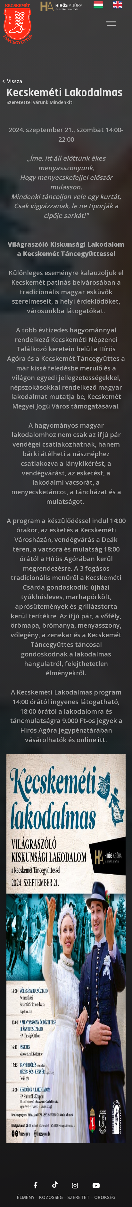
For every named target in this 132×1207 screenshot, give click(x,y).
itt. (102, 739)
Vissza (14, 81)
